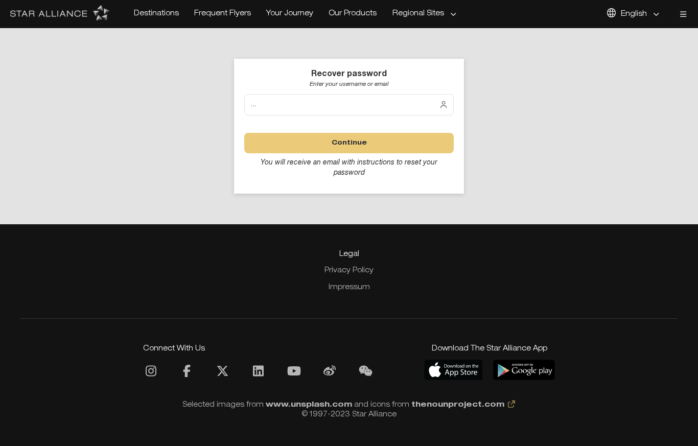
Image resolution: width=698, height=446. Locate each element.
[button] (425, 14)
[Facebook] (186, 374)
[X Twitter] (222, 374)
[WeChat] (365, 374)
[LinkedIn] (258, 374)
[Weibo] (329, 374)
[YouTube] (293, 374)
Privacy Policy (349, 270)
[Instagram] (150, 374)
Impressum (349, 287)
